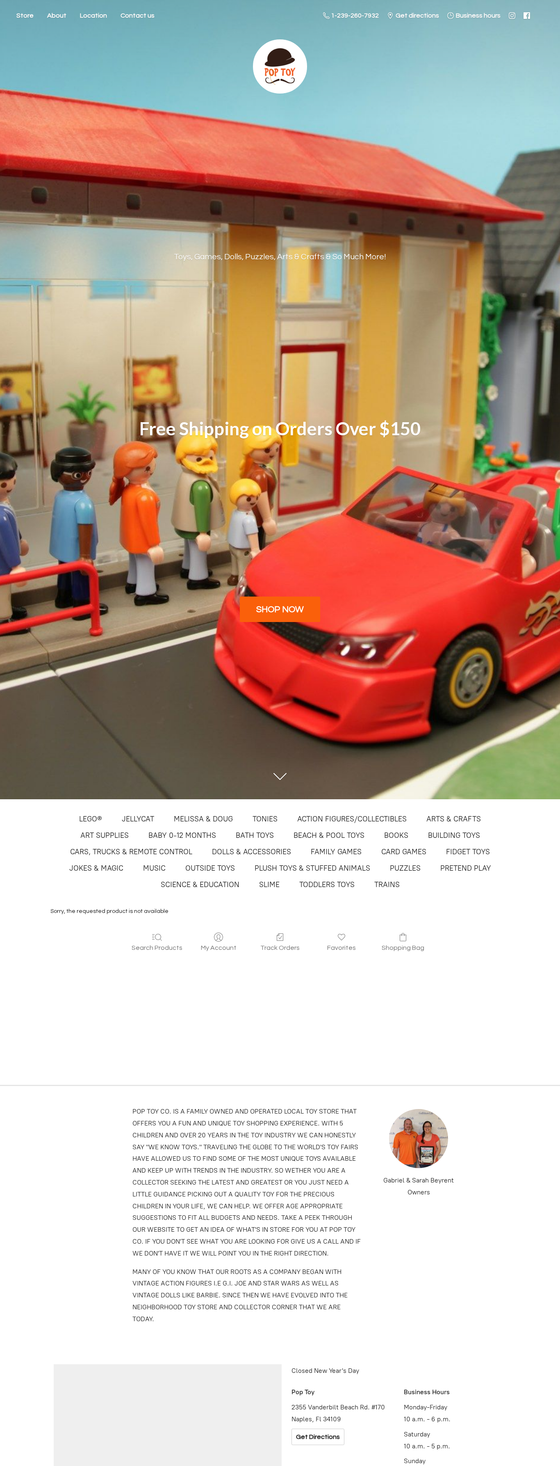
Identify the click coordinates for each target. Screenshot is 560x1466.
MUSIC (154, 868)
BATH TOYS (255, 835)
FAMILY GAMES (336, 851)
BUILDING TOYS (454, 835)
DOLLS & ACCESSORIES (251, 851)
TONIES (265, 818)
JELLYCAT (138, 818)
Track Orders (280, 948)
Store (25, 15)
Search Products (157, 948)
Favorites (341, 948)
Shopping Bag (403, 948)
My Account (219, 948)
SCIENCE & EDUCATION (200, 884)
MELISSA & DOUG (203, 818)
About (56, 15)
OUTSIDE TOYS (210, 868)
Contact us (138, 15)
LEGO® (90, 818)
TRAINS (387, 884)
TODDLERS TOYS (327, 884)
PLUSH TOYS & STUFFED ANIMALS (312, 868)
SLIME (269, 884)
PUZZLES (405, 868)
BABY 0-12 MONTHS (182, 835)
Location (93, 15)
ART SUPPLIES (104, 835)
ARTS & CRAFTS (453, 818)
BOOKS (396, 835)
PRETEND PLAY (465, 868)
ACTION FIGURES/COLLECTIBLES (352, 818)
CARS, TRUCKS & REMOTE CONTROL (131, 851)
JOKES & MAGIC (96, 868)
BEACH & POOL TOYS (329, 835)
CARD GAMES (403, 851)
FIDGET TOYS (468, 851)
